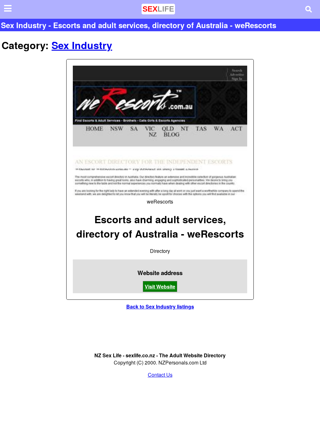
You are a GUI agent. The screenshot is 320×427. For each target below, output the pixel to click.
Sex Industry (82, 45)
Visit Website (160, 286)
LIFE (158, 9)
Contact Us (160, 374)
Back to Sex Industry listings (160, 306)
